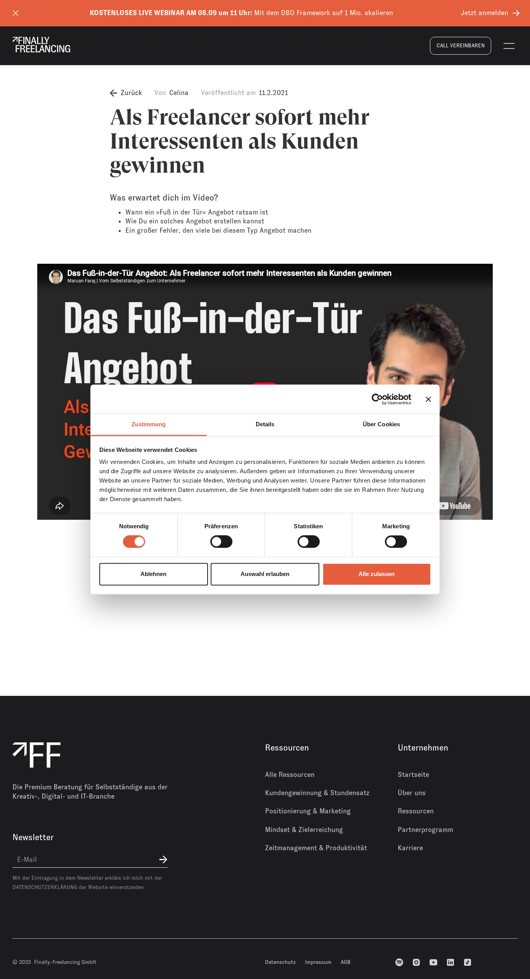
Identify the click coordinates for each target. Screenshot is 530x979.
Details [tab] (265, 424)
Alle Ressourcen (290, 774)
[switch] (221, 542)
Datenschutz (280, 962)
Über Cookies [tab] (381, 424)
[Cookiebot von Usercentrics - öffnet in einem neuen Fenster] (377, 399)
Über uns (412, 793)
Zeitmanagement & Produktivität (316, 848)
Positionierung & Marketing (308, 811)
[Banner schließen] (428, 399)
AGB (346, 962)
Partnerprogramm (425, 830)
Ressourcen (416, 811)
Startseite (413, 774)
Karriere (410, 848)
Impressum (318, 962)
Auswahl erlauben (265, 574)
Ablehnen (153, 574)
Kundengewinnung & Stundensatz (317, 793)
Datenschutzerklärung (44, 887)
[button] (509, 46)
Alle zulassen (377, 574)
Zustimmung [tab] (149, 424)
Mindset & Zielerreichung (304, 830)
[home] (41, 44)
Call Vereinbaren (460, 45)
